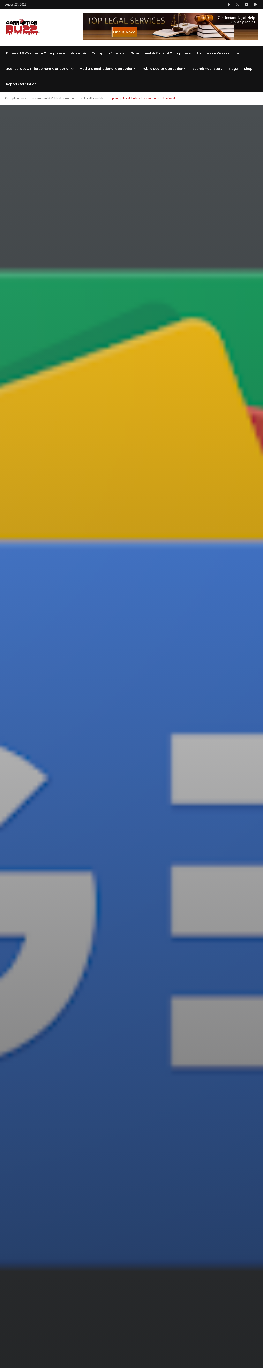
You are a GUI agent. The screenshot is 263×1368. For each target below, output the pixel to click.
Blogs (233, 68)
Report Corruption (21, 84)
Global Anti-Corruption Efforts (96, 53)
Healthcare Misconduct (216, 53)
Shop (248, 68)
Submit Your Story (207, 68)
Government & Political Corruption (159, 53)
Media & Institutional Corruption (106, 68)
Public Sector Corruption (162, 68)
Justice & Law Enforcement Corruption (38, 68)
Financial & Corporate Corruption (34, 53)
